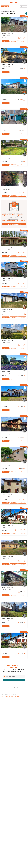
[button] (14, 24)
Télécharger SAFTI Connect (14, 224)
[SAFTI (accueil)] (13, 2)
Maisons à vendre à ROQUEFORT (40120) (10, 696)
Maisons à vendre (4, 694)
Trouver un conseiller (14, 680)
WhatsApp (23, 41)
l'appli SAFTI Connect (13, 219)
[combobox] (23, 6)
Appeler (6, 41)
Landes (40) (13, 694)
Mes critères (5, 6)
